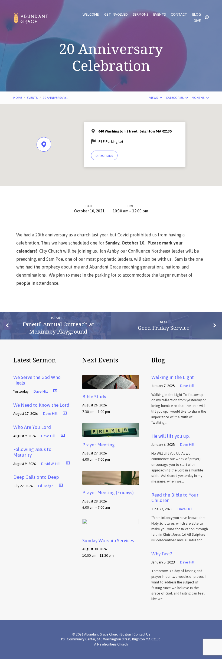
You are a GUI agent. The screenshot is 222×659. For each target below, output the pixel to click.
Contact (179, 14)
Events (159, 14)
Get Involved (116, 14)
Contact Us (141, 634)
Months (198, 97)
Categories (175, 97)
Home (17, 97)
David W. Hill (51, 464)
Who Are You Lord (32, 427)
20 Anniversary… (55, 97)
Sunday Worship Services (108, 540)
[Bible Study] (110, 385)
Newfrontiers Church (112, 644)
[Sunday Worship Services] (110, 529)
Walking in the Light (172, 377)
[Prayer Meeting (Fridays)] (110, 481)
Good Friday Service (164, 327)
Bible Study (94, 396)
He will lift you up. (170, 436)
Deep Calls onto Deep (36, 477)
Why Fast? (161, 553)
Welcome (91, 14)
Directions (104, 155)
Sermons (140, 14)
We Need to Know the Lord (41, 405)
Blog (196, 14)
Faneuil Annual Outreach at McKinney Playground (58, 327)
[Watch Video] (55, 390)
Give (197, 21)
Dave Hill (41, 391)
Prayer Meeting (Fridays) (107, 492)
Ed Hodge (46, 486)
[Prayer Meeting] (110, 433)
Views (154, 97)
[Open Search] (207, 17)
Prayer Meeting (98, 444)
